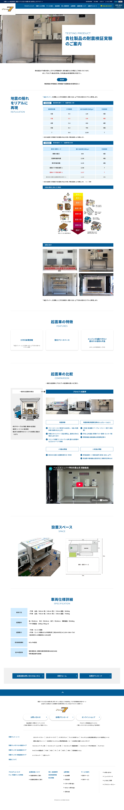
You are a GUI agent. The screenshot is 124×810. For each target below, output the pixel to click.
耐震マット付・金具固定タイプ (17, 750)
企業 (73, 6)
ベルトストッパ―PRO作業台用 (88, 746)
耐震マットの (40, 6)
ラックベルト (101, 746)
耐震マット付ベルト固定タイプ (18, 745)
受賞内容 (67, 791)
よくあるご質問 (108, 780)
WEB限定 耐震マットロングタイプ (81, 741)
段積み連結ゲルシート (39, 741)
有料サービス (85, 779)
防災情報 (51, 778)
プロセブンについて (14, 772)
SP (59, 750)
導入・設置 (65, 6)
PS (55, 750)
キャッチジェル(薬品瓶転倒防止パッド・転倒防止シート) (95, 737)
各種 (92, 6)
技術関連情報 (52, 775)
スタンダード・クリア (51, 737)
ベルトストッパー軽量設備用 (70, 746)
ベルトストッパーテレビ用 (38, 746)
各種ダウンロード (95, 676)
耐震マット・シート (14, 737)
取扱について (13, 759)
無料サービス (85, 775)
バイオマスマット (63, 737)
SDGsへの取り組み (70, 787)
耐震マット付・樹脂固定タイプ (17, 755)
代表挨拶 (67, 779)
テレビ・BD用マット (74, 737)
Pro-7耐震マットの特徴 (16, 775)
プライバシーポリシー (109, 784)
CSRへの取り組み (69, 783)
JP (116, 1)
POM (46, 750)
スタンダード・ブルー (38, 737)
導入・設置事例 (53, 772)
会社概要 (67, 775)
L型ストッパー (46, 755)
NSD (51, 750)
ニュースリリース (108, 776)
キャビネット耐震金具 (37, 750)
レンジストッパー (36, 755)
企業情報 (66, 772)
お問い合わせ (35, 717)
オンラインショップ (88, 717)
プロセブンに (29, 6)
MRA (69, 750)
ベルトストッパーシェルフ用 (54, 746)
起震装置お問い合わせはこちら (28, 676)
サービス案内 (85, 772)
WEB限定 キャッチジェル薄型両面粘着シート (58, 741)
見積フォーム (62, 676)
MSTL (63, 750)
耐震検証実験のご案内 (36, 779)
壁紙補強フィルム (76, 750)
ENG (120, 1)
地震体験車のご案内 (35, 775)
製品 (57, 6)
